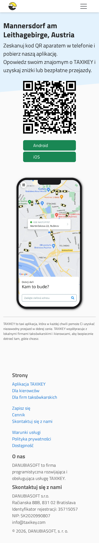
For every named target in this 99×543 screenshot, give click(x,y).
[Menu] (83, 6)
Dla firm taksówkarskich (34, 397)
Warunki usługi (26, 432)
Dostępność (23, 445)
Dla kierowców (25, 390)
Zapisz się (21, 408)
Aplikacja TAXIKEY (29, 384)
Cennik (18, 414)
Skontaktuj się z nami (32, 421)
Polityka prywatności (31, 438)
